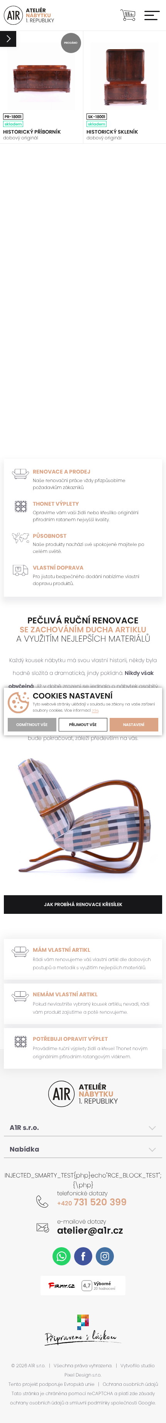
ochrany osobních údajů (37, 1403)
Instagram (105, 1256)
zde (95, 710)
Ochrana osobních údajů (130, 1384)
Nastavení (133, 725)
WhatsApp (62, 1256)
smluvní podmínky (89, 1403)
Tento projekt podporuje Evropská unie (51, 1384)
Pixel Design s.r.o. (83, 1375)
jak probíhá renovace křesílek (83, 904)
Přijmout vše (83, 725)
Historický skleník (112, 132)
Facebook (83, 1256)
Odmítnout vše (31, 725)
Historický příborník (32, 132)
